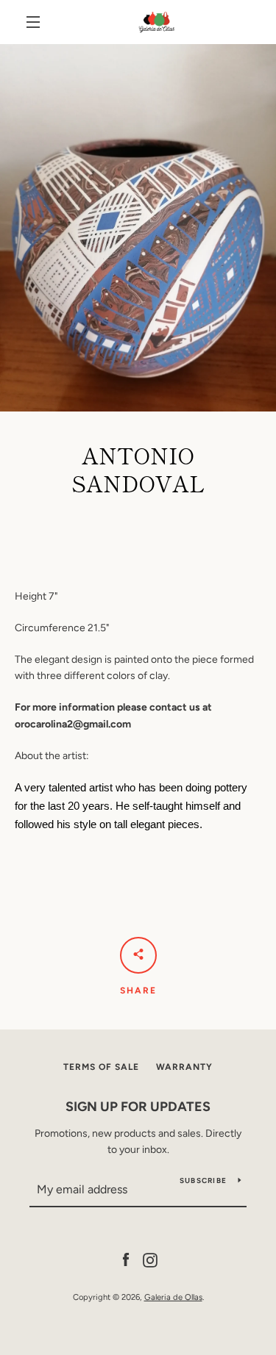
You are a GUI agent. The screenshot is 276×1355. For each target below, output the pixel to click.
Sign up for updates (138, 1107)
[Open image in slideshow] (138, 227)
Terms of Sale (101, 1067)
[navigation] (33, 22)
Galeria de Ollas (173, 1297)
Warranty (184, 1067)
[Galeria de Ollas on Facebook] (125, 1259)
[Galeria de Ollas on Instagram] (150, 1259)
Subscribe (203, 1180)
